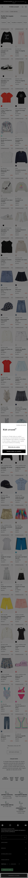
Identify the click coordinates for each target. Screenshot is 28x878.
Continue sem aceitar (21, 425)
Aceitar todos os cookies (14, 451)
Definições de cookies (14, 447)
